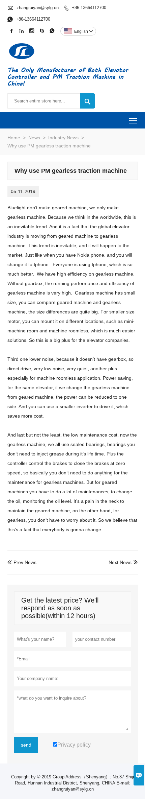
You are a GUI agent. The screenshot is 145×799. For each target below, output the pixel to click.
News (34, 137)
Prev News (21, 562)
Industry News (63, 137)
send (26, 745)
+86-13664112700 (89, 7)
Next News (120, 562)
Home (13, 137)
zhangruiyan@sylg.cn (38, 7)
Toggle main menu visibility (133, 120)
